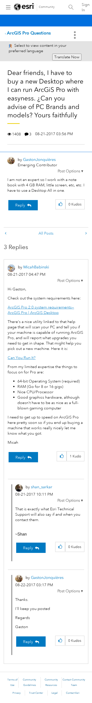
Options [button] (75, 35)
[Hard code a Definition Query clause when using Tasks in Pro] (6, 233)
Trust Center (36, 692)
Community (47, 7)
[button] (70, 171)
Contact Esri (72, 692)
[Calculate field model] (85, 233)
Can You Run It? (22, 357)
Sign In (86, 7)
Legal (55, 692)
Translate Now (66, 57)
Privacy (17, 692)
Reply (20, 205)
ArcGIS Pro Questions (29, 33)
